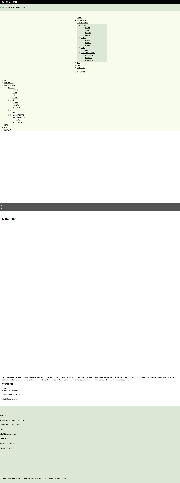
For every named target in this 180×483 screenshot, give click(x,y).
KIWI (6, 125)
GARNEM (15, 105)
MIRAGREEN (17, 123)
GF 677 (15, 103)
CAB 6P (15, 98)
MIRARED (16, 108)
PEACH (11, 100)
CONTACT (7, 130)
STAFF (6, 128)
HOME (6, 80)
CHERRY (11, 88)
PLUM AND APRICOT (16, 115)
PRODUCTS (8, 83)
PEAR (10, 110)
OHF (14, 113)
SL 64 (14, 93)
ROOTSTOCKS (9, 85)
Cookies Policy (60, 479)
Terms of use (49, 479)
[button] (90, 205)
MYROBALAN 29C (19, 118)
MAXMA (15, 95)
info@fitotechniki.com (8, 434)
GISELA (15, 90)
